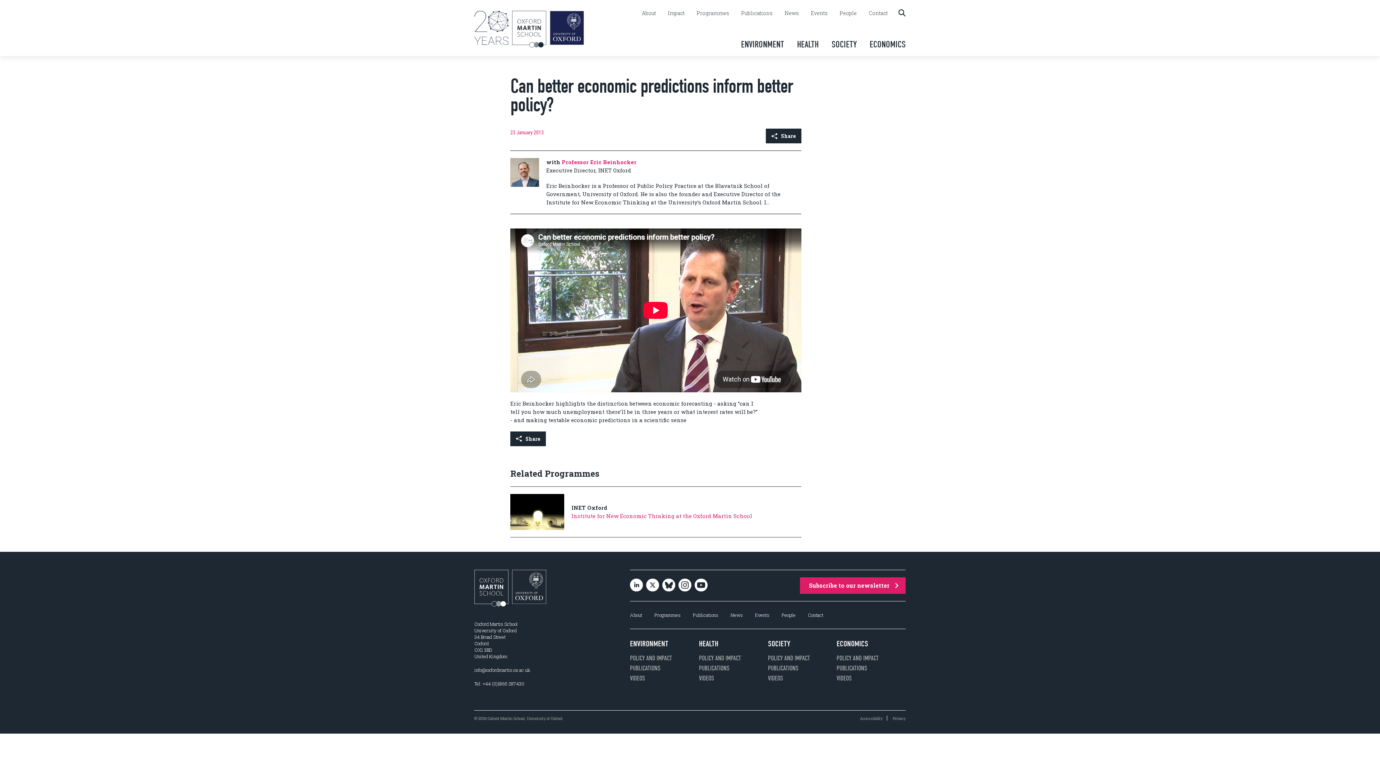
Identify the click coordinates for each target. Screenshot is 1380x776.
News (792, 13)
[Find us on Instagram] (684, 585)
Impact (676, 13)
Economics (888, 44)
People (848, 13)
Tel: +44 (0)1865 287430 (499, 683)
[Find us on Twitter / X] (652, 585)
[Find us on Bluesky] (668, 585)
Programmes (712, 13)
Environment (762, 44)
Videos (637, 678)
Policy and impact (651, 658)
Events (819, 13)
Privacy (899, 718)
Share (788, 136)
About (649, 13)
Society (844, 44)
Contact (878, 13)
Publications (757, 13)
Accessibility (871, 718)
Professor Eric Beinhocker (599, 162)
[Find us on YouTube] (701, 585)
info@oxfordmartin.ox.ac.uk (502, 670)
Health (808, 44)
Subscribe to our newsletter (849, 585)
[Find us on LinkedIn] (636, 585)
